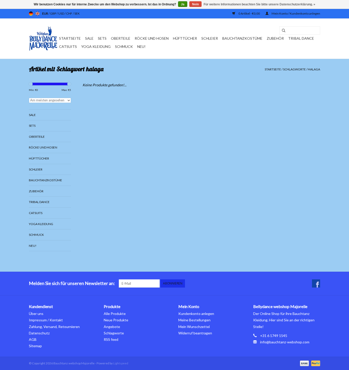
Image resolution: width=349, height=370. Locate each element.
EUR (45, 13)
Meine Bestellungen (194, 320)
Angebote (112, 326)
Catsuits (68, 46)
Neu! (141, 46)
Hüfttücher (185, 38)
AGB (33, 339)
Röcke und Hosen (152, 38)
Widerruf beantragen (195, 333)
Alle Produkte (115, 313)
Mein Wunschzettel (194, 326)
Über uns (36, 313)
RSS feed (111, 339)
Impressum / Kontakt (46, 320)
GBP (53, 13)
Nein (195, 4)
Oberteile (120, 38)
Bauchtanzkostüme (242, 38)
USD (61, 13)
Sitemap (35, 346)
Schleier (209, 38)
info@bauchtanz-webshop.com (284, 342)
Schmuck (124, 46)
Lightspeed (120, 363)
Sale (89, 38)
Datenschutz (39, 333)
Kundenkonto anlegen (196, 313)
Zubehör (275, 38)
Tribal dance (301, 38)
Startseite (70, 38)
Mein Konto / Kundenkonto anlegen (295, 13)
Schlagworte (294, 69)
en (38, 14)
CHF (69, 13)
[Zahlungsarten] (303, 363)
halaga (314, 69)
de (31, 14)
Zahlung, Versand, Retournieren (54, 326)
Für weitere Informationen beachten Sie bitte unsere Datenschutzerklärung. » (259, 4)
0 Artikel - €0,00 (249, 13)
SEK (77, 13)
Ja (182, 4)
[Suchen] (281, 30)
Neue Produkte (116, 320)
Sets (102, 38)
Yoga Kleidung (96, 46)
